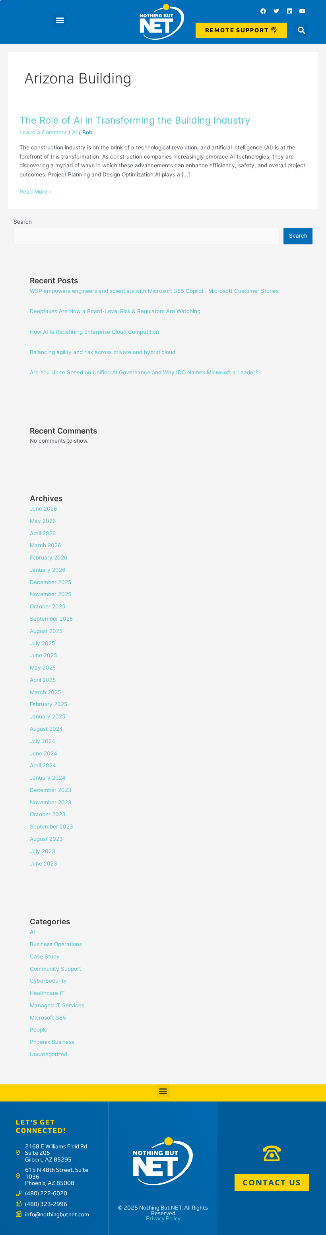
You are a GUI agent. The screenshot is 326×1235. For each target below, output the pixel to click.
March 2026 (45, 545)
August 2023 (46, 839)
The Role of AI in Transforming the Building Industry (134, 120)
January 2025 (47, 716)
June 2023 (43, 863)
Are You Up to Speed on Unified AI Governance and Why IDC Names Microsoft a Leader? (144, 372)
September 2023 (51, 826)
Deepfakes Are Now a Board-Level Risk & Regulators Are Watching (115, 311)
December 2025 (50, 582)
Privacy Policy (163, 1218)
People (38, 1029)
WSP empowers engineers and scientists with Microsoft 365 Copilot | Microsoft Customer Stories (154, 291)
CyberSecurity (48, 981)
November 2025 (50, 594)
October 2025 (47, 606)
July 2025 (42, 643)
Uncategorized (48, 1054)
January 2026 (48, 570)
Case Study (45, 956)
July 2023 (42, 851)
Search (23, 222)
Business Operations (56, 944)
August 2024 (46, 729)
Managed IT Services (57, 1005)
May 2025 (43, 667)
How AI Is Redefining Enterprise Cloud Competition (94, 332)
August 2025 (46, 631)
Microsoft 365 (48, 1017)
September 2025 (51, 619)
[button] (59, 20)
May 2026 (43, 521)
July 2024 (42, 741)
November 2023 (51, 802)
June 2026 (43, 508)
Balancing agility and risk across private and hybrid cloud (102, 352)
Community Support (55, 969)
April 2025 (43, 680)
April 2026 (43, 533)
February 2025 (48, 704)
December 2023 (51, 790)
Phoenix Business (52, 1042)
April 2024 (43, 765)
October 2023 (48, 814)
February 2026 (49, 557)
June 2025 (43, 655)
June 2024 (43, 753)
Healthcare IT (47, 993)
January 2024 (48, 777)
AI (74, 132)
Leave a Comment (43, 132)
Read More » (35, 191)
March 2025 (45, 692)
